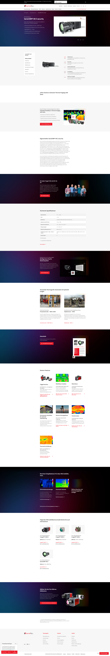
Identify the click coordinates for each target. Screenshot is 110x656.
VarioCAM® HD (42, 566)
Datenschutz (77, 654)
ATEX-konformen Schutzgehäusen (48, 152)
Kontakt (73, 654)
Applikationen (48, 9)
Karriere (78, 5)
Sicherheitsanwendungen (44, 499)
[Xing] (26, 644)
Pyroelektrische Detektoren (61, 636)
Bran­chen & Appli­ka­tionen (29, 73)
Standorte (74, 5)
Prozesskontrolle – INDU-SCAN (46, 322)
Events (53, 9)
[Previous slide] (80, 39)
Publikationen (74, 640)
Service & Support (60, 643)
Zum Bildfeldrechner (45, 543)
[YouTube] (27, 644)
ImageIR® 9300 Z (74, 542)
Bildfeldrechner (27, 65)
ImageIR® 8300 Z (59, 542)
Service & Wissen (45, 643)
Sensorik (65, 5)
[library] (70, 27)
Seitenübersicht (74, 642)
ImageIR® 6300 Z (43, 542)
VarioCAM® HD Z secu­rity (47, 343)
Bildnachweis (83, 654)
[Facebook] (29, 644)
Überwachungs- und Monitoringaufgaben (54, 148)
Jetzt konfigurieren (44, 272)
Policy (16, 644)
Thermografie (26, 12)
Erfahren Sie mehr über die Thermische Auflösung (45, 457)
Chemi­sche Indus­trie (59, 496)
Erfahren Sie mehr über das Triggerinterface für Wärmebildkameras (45, 395)
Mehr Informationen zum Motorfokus (76, 394)
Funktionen (27, 60)
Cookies (64, 654)
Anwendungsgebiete (60, 640)
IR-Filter (58, 638)
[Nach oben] (98, 653)
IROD (64, 159)
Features (26, 71)
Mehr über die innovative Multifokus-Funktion (61, 394)
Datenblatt (27, 69)
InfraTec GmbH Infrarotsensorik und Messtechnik (53, 654)
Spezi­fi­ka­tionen (27, 62)
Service (56, 9)
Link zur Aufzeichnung (45, 124)
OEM (40, 9)
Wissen (60, 9)
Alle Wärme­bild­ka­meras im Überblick (49, 603)
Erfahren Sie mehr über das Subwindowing (77, 426)
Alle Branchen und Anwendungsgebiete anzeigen (49, 506)
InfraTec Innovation (60, 642)
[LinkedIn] (24, 644)
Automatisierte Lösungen (29, 67)
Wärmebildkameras (34, 9)
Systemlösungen (27, 9)
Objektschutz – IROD (68, 322)
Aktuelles (73, 636)
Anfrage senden (46, 195)
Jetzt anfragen (104, 653)
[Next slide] (82, 39)
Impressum (69, 654)
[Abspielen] (73, 117)
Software (43, 9)
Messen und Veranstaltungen (76, 643)
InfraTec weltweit (74, 645)
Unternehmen (70, 5)
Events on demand (28, 58)
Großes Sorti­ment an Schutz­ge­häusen (62, 426)
